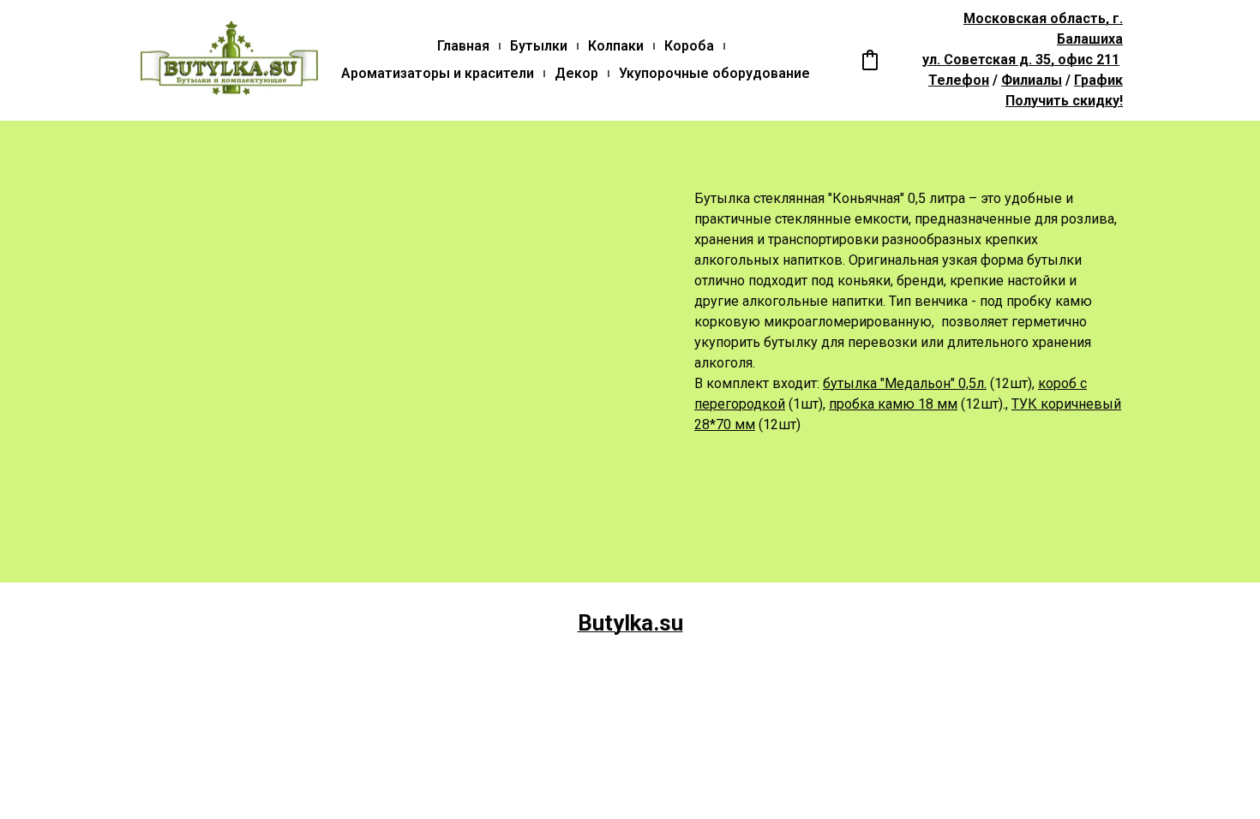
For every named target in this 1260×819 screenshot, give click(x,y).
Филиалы (1031, 80)
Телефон (958, 80)
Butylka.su (630, 623)
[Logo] (229, 60)
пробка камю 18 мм (893, 404)
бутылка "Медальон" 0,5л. (905, 383)
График (1098, 80)
